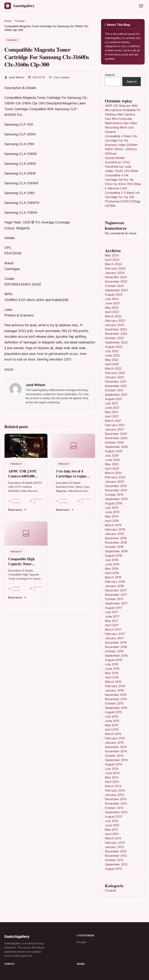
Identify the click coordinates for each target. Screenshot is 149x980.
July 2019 (111, 507)
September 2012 (116, 864)
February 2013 (115, 842)
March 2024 (113, 264)
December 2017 (116, 590)
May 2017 (111, 621)
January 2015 (114, 742)
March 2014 (113, 786)
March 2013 (113, 838)
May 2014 (111, 777)
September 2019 (116, 499)
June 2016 (112, 668)
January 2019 (114, 534)
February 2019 (115, 529)
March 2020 (113, 473)
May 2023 (111, 307)
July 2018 (111, 560)
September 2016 (116, 655)
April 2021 (112, 416)
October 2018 (114, 547)
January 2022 (114, 377)
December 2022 (116, 329)
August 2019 (113, 503)
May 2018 (111, 568)
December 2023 (116, 277)
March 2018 (113, 577)
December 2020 (116, 434)
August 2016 (113, 660)
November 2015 (116, 699)
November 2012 (116, 855)
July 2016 (111, 664)
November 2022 (116, 333)
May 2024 (112, 255)
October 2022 (114, 338)
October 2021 (114, 390)
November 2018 (116, 542)
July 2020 (112, 455)
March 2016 (113, 681)
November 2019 (116, 490)
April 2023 (112, 312)
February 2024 (115, 268)
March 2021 (113, 420)
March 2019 (113, 525)
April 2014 (112, 782)
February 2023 (115, 320)
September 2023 (116, 290)
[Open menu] (141, 5)
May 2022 (111, 360)
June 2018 (112, 564)
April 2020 (112, 468)
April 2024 (112, 260)
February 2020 (115, 477)
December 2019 (116, 486)
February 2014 (115, 790)
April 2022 (112, 364)
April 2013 (112, 834)
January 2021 (114, 429)
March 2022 (113, 368)
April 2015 (112, 729)
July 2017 (111, 612)
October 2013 (114, 808)
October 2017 (114, 599)
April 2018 (112, 573)
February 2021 (115, 425)
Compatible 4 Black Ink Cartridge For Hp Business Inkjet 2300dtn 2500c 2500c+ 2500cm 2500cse (121, 144)
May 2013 (111, 829)
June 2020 (112, 460)
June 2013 (112, 825)
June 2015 (112, 721)
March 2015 (113, 734)
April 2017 (112, 625)
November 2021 (116, 386)
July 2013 (111, 821)
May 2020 (112, 464)
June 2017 (112, 616)
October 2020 (114, 442)
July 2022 (111, 351)
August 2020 (113, 451)
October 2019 (114, 494)
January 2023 (114, 325)
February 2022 (115, 373)
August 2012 (113, 869)
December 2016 (116, 642)
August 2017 (113, 608)
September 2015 (116, 708)
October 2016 (114, 651)
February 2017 (115, 634)
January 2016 (114, 690)
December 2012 (115, 851)
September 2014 (116, 760)
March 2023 (113, 316)
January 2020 (114, 481)
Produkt (13, 40)
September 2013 (116, 812)
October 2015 (114, 703)
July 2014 (111, 768)
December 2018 (116, 538)
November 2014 (116, 751)
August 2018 (113, 555)
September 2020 (116, 447)
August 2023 (113, 294)
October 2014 (114, 755)
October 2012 (114, 860)
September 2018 (116, 551)
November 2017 (116, 594)
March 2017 (113, 629)
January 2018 (114, 586)
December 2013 (115, 799)
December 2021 (115, 381)
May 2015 (111, 725)
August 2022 (113, 347)
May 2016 (111, 673)
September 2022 (116, 342)
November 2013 (116, 803)
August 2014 (113, 764)
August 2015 (113, 712)
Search (110, 75)
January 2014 (114, 795)
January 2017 (114, 638)
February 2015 (115, 738)
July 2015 (111, 716)
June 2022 (112, 355)
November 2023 (116, 281)
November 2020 (116, 438)
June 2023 (112, 303)
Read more (15, 509)
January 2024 (114, 273)
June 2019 (112, 512)
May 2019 (111, 516)
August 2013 (113, 816)
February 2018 (115, 581)
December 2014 (116, 747)
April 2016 (112, 677)
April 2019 (112, 521)
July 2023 (111, 299)
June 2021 (112, 407)
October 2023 (114, 286)
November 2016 (116, 647)
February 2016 (115, 686)
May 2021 (111, 412)
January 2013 (114, 847)
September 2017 (116, 603)
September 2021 (116, 394)
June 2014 (112, 773)
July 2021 (111, 403)
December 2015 (115, 695)
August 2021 (113, 399)
